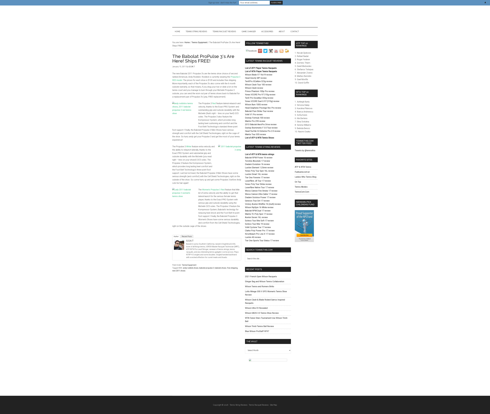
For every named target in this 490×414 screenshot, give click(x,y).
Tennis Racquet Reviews (259, 405)
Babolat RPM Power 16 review (258, 157)
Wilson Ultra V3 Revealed (256, 308)
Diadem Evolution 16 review (257, 164)
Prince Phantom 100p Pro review (259, 91)
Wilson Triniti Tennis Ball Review (259, 326)
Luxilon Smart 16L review (256, 174)
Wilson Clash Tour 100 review (258, 84)
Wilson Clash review (254, 88)
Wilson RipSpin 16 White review (259, 207)
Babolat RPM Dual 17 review (258, 210)
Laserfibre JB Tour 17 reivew (258, 181)
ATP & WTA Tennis (303, 167)
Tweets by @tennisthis (305, 150)
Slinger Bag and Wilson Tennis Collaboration (264, 281)
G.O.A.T (189, 240)
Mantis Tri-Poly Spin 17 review (258, 214)
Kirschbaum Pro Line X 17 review (260, 234)
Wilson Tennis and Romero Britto (259, 286)
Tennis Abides (301, 187)
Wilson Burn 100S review (256, 104)
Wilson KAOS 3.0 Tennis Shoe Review (262, 313)
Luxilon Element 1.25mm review (259, 167)
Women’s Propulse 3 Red (213, 189)
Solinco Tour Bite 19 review (257, 224)
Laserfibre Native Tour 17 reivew (259, 187)
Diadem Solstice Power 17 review (260, 197)
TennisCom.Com (302, 192)
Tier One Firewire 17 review (257, 177)
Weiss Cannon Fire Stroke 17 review (261, 191)
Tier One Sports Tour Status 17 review (262, 240)
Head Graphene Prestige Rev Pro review (263, 108)
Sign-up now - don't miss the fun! (222, 3)
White (188, 146)
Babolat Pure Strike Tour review (259, 111)
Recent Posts (187, 236)
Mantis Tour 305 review (255, 134)
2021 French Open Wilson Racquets (261, 276)
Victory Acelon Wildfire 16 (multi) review (263, 204)
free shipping (232, 268)
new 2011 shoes (178, 271)
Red (214, 103)
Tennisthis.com (196, 16)
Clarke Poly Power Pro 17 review (260, 230)
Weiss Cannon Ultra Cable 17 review (261, 194)
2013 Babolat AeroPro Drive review (261, 124)
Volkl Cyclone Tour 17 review (258, 227)
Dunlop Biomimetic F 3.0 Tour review (261, 128)
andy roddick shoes (190, 268)
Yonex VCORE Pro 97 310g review (260, 94)
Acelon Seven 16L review (256, 217)
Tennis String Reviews (238, 405)
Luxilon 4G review (253, 237)
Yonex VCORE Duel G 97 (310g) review (262, 101)
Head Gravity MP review (256, 78)
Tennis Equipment (189, 265)
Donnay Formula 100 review (257, 118)
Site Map (273, 405)
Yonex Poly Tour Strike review (258, 184)
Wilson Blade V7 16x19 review (258, 74)
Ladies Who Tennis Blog (305, 177)
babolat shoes (220, 268)
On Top (298, 182)
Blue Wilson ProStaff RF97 (257, 331)
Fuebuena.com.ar (302, 172)
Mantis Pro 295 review (255, 121)
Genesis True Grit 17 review (257, 201)
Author (176, 236)
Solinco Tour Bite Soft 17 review (259, 220)
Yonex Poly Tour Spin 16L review (259, 171)
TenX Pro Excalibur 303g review (259, 98)
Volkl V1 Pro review (254, 114)
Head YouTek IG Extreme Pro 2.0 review (262, 131)
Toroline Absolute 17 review (257, 161)
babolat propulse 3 (206, 268)
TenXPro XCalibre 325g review (258, 81)
